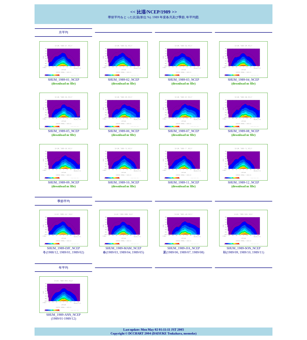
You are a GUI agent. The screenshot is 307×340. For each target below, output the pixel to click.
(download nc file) (64, 83)
